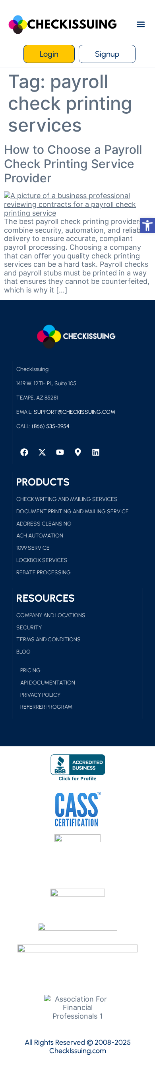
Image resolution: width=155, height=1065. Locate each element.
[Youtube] (60, 452)
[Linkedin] (96, 452)
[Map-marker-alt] (78, 452)
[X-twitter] (42, 452)
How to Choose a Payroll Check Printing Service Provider (73, 163)
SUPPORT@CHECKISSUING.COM (74, 412)
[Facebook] (24, 452)
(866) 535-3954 (51, 426)
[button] (140, 24)
